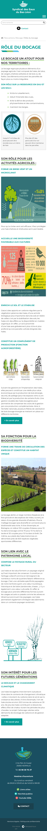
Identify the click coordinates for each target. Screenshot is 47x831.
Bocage (19, 38)
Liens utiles (25, 789)
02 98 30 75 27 (25, 770)
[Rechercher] (44, 22)
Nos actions (9, 38)
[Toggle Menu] (44, 16)
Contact (24, 28)
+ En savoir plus (11, 420)
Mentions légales (13, 821)
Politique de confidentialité (30, 821)
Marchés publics (25, 794)
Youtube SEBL (25, 798)
